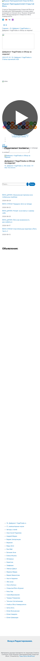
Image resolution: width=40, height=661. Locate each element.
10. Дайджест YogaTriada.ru (21, 57)
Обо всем (27, 166)
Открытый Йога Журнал (15, 588)
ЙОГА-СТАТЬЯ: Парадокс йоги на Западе (17, 204)
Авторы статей (12, 529)
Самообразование (13, 595)
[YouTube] (6, 20)
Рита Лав (10, 591)
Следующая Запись (20, 136)
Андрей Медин (12, 536)
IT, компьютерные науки (15, 526)
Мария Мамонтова (13, 575)
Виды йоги (10, 546)
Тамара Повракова (13, 598)
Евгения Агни (11, 552)
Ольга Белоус (11, 585)
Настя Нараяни (12, 578)
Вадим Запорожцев (14, 539)
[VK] (9, 20)
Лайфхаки (10, 565)
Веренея (10, 542)
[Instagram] (13, 20)
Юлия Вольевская (13, 611)
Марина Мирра (12, 572)
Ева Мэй (9, 549)
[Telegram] (3, 20)
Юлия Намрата (12, 614)
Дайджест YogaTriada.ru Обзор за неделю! (19, 162)
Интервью (10, 559)
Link (3, 144)
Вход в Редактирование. (20, 641)
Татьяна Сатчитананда (15, 601)
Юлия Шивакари (12, 617)
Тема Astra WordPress (27, 656)
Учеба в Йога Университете (16, 604)
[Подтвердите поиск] (27, 184)
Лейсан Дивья (12, 568)
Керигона (10, 562)
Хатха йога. (11, 608)
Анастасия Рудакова (14, 533)
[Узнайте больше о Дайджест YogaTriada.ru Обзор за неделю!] (20, 157)
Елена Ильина (12, 555)
